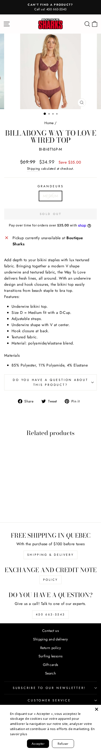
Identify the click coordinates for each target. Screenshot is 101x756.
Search (50, 673)
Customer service (49, 700)
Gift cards (50, 664)
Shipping (33, 168)
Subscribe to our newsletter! (49, 688)
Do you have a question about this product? (50, 382)
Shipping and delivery (50, 639)
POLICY (50, 580)
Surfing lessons (50, 656)
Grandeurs (51, 186)
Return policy (50, 647)
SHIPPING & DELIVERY (50, 555)
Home (49, 122)
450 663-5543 (50, 614)
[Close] (96, 709)
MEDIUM (50, 196)
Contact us (50, 630)
